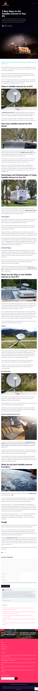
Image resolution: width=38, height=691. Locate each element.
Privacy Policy (4, 646)
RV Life (4, 552)
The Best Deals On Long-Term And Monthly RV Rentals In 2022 (9, 634)
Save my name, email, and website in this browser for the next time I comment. (19, 582)
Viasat (12, 504)
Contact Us (3, 648)
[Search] (16, 678)
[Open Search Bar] (32, 3)
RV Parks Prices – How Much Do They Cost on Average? (28, 633)
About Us (3, 644)
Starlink (19, 514)
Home (2, 642)
